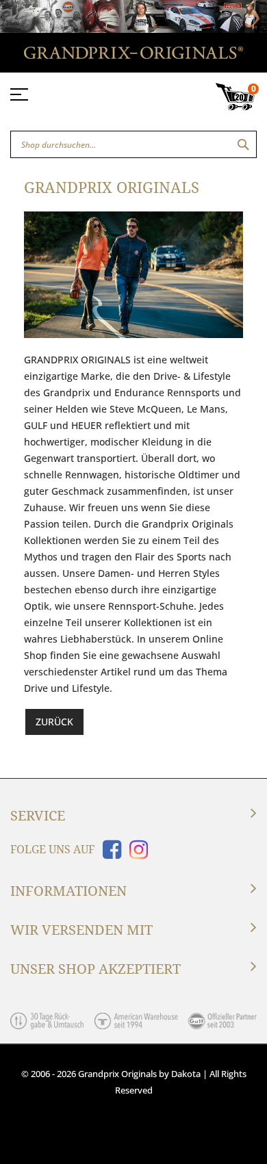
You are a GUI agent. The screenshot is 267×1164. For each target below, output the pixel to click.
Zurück (54, 721)
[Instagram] (136, 853)
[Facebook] (109, 853)
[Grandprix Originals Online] (133, 55)
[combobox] (133, 144)
